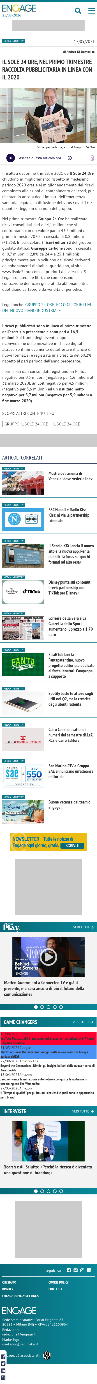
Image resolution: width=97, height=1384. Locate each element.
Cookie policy (58, 1282)
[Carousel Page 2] (42, 1007)
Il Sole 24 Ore (66, 424)
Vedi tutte (80, 1111)
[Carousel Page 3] (48, 1007)
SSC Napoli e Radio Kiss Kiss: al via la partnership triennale (68, 515)
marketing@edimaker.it (20, 1344)
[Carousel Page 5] (61, 1007)
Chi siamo (9, 1282)
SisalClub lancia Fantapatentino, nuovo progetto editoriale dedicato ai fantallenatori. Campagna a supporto (71, 665)
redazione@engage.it (18, 1334)
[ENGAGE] (19, 8)
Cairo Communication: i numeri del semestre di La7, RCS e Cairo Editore (70, 735)
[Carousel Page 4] (55, 1007)
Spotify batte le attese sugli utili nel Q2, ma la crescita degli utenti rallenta (70, 699)
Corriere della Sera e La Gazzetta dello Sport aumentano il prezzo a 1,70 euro (70, 626)
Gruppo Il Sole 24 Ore (26, 424)
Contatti (55, 1289)
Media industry (14, 41)
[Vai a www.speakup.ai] (92, 158)
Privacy (7, 1289)
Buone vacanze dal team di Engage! (70, 804)
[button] (91, 11)
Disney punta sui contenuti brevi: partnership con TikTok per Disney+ (70, 587)
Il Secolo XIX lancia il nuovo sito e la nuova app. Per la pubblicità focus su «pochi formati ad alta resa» (71, 554)
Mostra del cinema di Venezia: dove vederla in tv (70, 476)
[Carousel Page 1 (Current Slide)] (36, 1007)
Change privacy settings (20, 1295)
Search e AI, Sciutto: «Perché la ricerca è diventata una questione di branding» (48, 1169)
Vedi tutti (81, 927)
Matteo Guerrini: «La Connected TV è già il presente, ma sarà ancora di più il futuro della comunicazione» (44, 988)
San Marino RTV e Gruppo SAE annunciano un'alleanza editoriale (70, 771)
